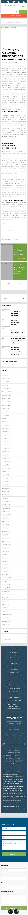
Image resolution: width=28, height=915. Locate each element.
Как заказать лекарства (14, 655)
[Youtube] (17, 734)
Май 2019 (5, 498)
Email (3, 882)
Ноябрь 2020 (6, 465)
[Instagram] (21, 734)
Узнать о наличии (14, 666)
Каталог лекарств (14, 652)
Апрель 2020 (6, 481)
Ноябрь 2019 (6, 491)
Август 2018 (5, 518)
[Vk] (10, 734)
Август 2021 (5, 451)
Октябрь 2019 (6, 495)
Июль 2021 (5, 455)
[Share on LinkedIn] (17, 230)
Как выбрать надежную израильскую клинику (18, 331)
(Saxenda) (12, 111)
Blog (3, 223)
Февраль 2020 (6, 488)
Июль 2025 (5, 411)
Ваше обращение (7, 891)
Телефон (4, 874)
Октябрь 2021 (6, 445)
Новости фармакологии (14, 691)
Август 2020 (5, 471)
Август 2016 (5, 598)
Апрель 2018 (6, 531)
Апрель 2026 (6, 388)
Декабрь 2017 (6, 544)
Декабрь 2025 (6, 395)
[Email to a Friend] (19, 230)
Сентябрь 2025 (6, 405)
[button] (14, 723)
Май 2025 (5, 418)
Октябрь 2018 (6, 511)
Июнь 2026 (5, 382)
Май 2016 (5, 608)
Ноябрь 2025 (6, 398)
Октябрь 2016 (6, 591)
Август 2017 (5, 558)
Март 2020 (5, 485)
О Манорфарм (14, 657)
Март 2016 (5, 611)
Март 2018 (5, 534)
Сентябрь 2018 (6, 515)
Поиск (10, 911)
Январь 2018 (6, 541)
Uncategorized (6, 639)
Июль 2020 (5, 475)
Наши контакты (14, 672)
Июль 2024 (5, 441)
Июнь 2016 (5, 604)
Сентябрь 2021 (6, 448)
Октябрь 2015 (6, 624)
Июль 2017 (5, 561)
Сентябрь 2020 (6, 468)
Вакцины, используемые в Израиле (16, 322)
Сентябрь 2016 (6, 594)
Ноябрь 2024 (6, 435)
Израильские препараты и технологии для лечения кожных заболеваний (16, 351)
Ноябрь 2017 (6, 548)
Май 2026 (5, 385)
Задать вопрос (14, 669)
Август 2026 (5, 375)
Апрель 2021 (6, 458)
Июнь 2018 (5, 524)
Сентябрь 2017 (6, 554)
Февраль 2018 (6, 538)
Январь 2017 (6, 581)
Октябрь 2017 (6, 551)
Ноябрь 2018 (6, 508)
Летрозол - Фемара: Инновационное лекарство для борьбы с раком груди (7, 284)
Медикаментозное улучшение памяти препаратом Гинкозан (20, 284)
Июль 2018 (5, 521)
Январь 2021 (6, 461)
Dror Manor (14, 62)
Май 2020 (5, 478)
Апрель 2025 (6, 421)
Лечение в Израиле (14, 675)
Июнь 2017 (5, 564)
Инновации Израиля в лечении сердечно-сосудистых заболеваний (18, 341)
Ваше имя (4, 865)
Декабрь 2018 (6, 505)
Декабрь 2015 (6, 621)
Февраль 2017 (6, 578)
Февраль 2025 (6, 425)
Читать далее (22, 258)
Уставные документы (14, 688)
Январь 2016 (6, 618)
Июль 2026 (5, 378)
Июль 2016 (5, 601)
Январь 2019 (6, 501)
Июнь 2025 (5, 415)
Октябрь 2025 (6, 402)
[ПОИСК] (23, 298)
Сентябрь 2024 (6, 438)
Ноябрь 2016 (6, 588)
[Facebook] (6, 734)
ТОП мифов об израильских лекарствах (15, 313)
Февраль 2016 (6, 614)
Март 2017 (5, 574)
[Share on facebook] (12, 230)
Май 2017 (5, 568)
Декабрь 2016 (6, 584)
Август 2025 (5, 408)
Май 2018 (5, 528)
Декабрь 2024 (6, 431)
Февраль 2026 (6, 392)
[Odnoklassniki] (14, 734)
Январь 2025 (6, 428)
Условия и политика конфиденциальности (8, 685)
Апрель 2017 (6, 571)
